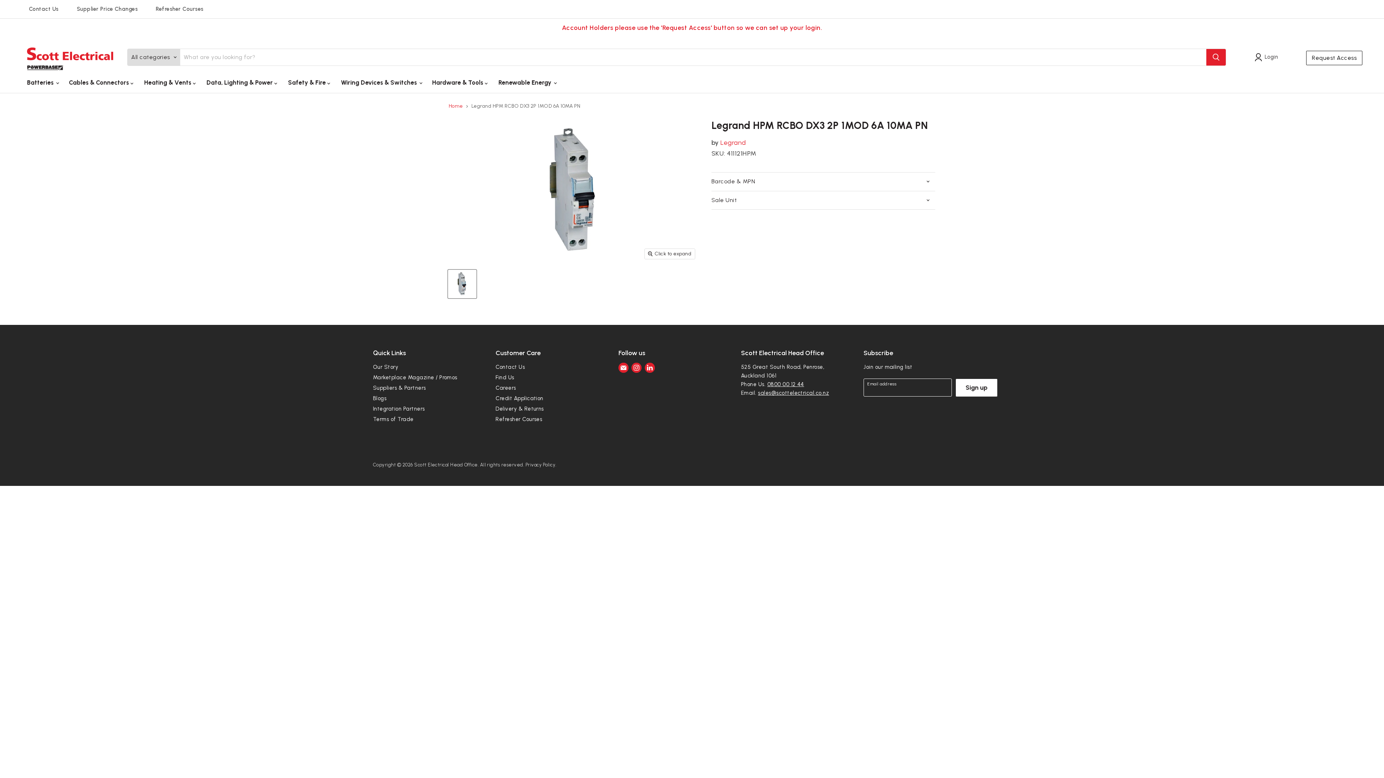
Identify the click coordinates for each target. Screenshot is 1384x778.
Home (456, 106)
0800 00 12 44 (785, 384)
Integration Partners (399, 409)
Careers (506, 388)
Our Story (385, 367)
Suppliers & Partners (399, 388)
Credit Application (520, 398)
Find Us (505, 377)
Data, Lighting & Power (240, 82)
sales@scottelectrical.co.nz (793, 393)
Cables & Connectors (99, 82)
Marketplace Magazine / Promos (415, 377)
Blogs (379, 398)
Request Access (1334, 57)
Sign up (977, 388)
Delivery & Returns (520, 409)
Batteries (41, 82)
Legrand (733, 143)
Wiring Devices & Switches (379, 82)
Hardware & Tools (458, 82)
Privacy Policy (540, 465)
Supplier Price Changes (107, 9)
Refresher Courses (179, 9)
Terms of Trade (393, 419)
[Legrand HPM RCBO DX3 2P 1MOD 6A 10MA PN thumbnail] (462, 284)
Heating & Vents (168, 82)
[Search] (1216, 57)
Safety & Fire (307, 82)
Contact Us (44, 9)
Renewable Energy (525, 82)
